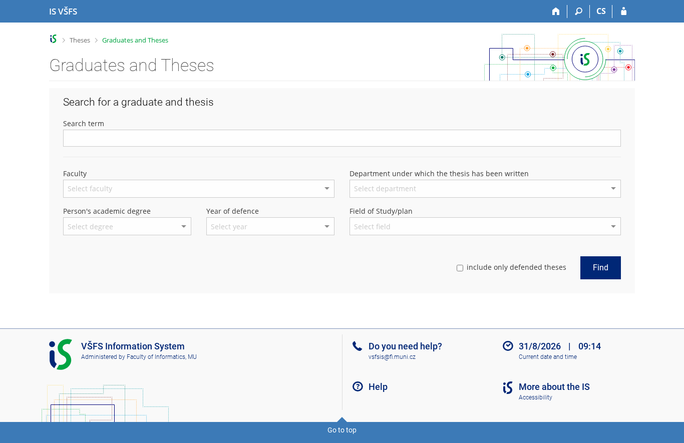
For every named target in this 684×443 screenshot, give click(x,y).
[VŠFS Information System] (53, 39)
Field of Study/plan (381, 211)
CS (601, 11)
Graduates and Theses (135, 40)
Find (600, 267)
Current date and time (548, 356)
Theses (80, 40)
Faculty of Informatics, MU (162, 356)
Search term (83, 123)
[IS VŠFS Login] (623, 11)
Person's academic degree (107, 211)
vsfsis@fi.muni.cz (392, 356)
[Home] (556, 11)
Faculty (75, 173)
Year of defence (232, 211)
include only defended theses (516, 267)
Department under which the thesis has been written (439, 173)
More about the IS (554, 386)
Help (378, 386)
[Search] (578, 11)
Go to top (342, 430)
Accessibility (535, 397)
